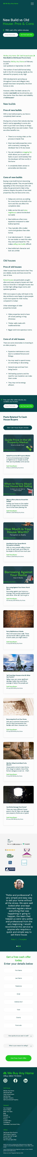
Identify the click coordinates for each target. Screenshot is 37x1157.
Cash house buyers (26, 56)
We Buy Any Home (9, 56)
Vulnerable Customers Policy (11, 1124)
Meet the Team (7, 1111)
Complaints (6, 1122)
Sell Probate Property (9, 1134)
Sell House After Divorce (10, 1132)
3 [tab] (20, 946)
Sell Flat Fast (7, 1096)
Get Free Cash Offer (26, 35)
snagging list (27, 152)
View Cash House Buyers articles (18, 428)
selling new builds (19, 244)
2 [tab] (18, 946)
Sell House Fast (7, 1092)
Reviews (5, 1115)
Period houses (8, 280)
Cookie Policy (7, 1120)
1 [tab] (16, 946)
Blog (4, 1113)
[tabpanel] (18, 454)
